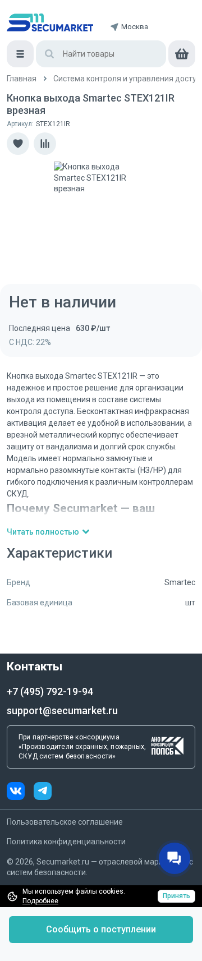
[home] (50, 22)
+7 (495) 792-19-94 (50, 691)
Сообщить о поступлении (101, 929)
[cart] (181, 53)
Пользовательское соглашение (65, 821)
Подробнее (40, 901)
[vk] (20, 792)
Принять (176, 896)
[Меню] (20, 53)
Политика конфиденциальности (66, 841)
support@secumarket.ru (62, 710)
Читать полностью (43, 531)
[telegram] (43, 792)
